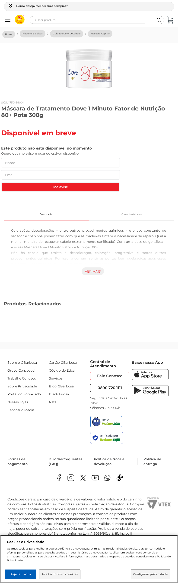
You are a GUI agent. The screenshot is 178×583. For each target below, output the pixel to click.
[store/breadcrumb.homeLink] (8, 34)
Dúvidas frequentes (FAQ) (65, 461)
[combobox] (97, 20)
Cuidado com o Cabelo (66, 33)
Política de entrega (152, 461)
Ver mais (93, 271)
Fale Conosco (109, 376)
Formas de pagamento (17, 461)
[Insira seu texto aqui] (107, 478)
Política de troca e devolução (109, 461)
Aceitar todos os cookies (60, 574)
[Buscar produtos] (159, 20)
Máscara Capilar (100, 33)
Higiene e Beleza (32, 33)
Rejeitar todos (20, 574)
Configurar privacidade (150, 574)
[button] (38, 6)
